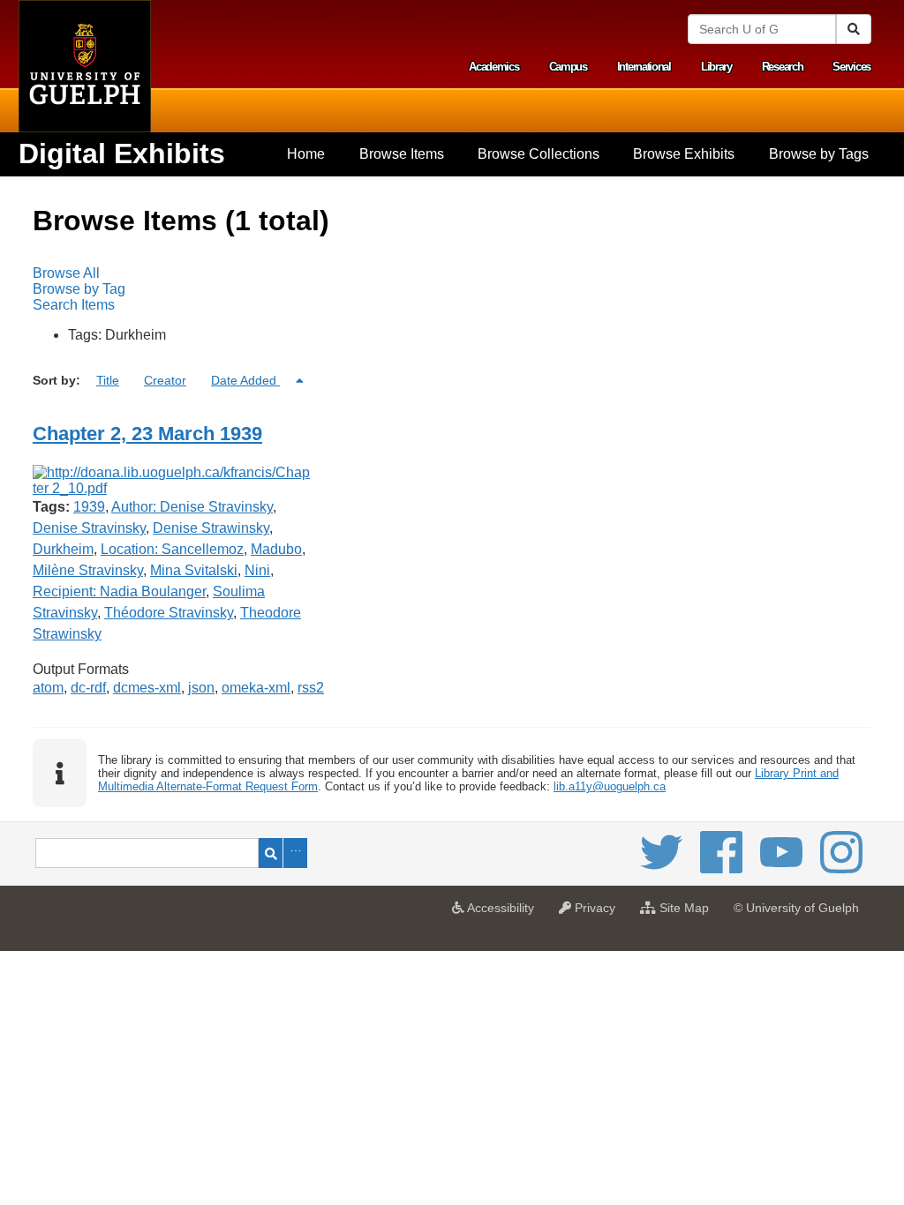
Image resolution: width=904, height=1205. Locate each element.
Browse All (66, 273)
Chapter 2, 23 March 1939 (147, 434)
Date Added (245, 380)
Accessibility (503, 913)
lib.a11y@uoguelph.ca (610, 786)
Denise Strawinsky (211, 527)
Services (851, 66)
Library (716, 66)
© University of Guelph (796, 908)
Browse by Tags (819, 153)
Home (306, 153)
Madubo (276, 549)
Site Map (687, 913)
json (201, 687)
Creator (165, 380)
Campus (568, 66)
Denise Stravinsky (89, 527)
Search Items (74, 304)
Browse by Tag (79, 288)
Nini (257, 570)
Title (107, 380)
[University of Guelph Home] (85, 66)
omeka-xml (256, 687)
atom (48, 687)
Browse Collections (538, 153)
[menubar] (452, 289)
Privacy (597, 913)
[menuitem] (306, 154)
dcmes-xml (147, 687)
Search (270, 853)
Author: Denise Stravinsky (192, 506)
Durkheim (63, 549)
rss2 (311, 687)
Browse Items (401, 153)
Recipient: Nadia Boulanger (119, 591)
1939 (89, 506)
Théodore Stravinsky (168, 612)
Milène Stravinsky (88, 570)
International (644, 66)
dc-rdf (88, 687)
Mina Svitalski (193, 570)
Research (782, 66)
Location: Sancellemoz (172, 549)
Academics (493, 66)
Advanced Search (295, 853)
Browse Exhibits (683, 153)
